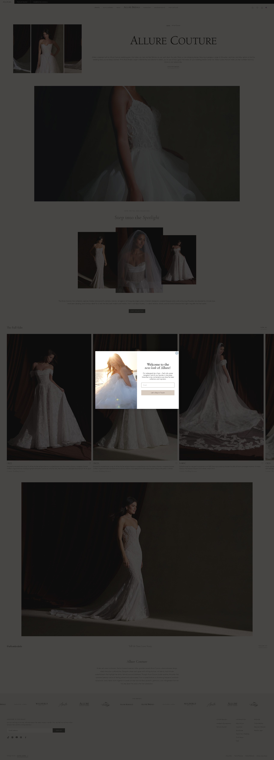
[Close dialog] (177, 353)
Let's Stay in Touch (158, 393)
